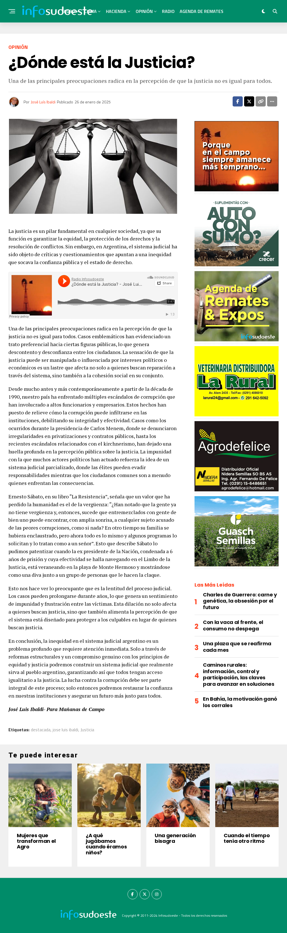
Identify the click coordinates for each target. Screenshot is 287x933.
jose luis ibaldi (65, 729)
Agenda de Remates (201, 11)
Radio (168, 11)
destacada (40, 729)
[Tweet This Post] (249, 101)
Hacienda (116, 11)
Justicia (87, 729)
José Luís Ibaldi (43, 102)
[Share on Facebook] (238, 101)
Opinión (144, 11)
